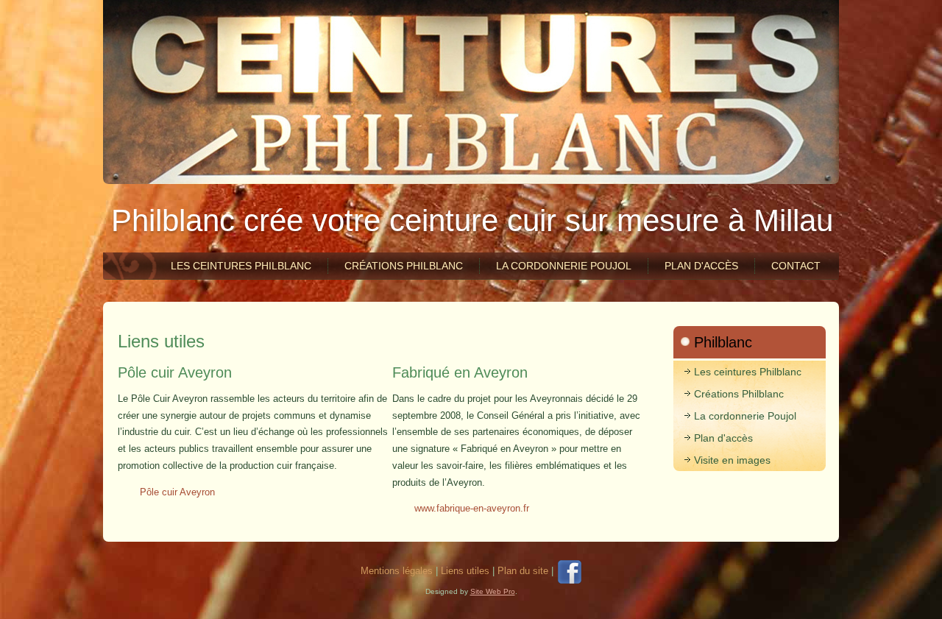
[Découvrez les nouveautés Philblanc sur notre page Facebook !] (568, 570)
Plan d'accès (701, 266)
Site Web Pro (492, 591)
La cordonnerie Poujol (563, 266)
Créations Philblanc (403, 266)
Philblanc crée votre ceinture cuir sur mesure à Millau (472, 220)
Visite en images (732, 460)
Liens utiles (161, 341)
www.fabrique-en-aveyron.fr (471, 508)
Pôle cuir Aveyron (177, 492)
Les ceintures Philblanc (241, 266)
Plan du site (522, 570)
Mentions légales (397, 570)
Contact (796, 266)
